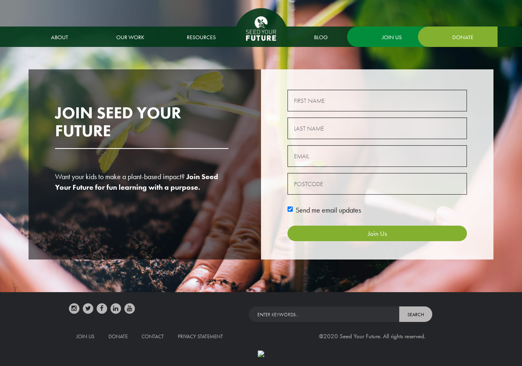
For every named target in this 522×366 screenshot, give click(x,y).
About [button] (59, 37)
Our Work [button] (130, 37)
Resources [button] (201, 37)
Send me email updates (328, 210)
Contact (153, 336)
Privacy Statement (200, 336)
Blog (321, 37)
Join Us (392, 37)
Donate (462, 37)
